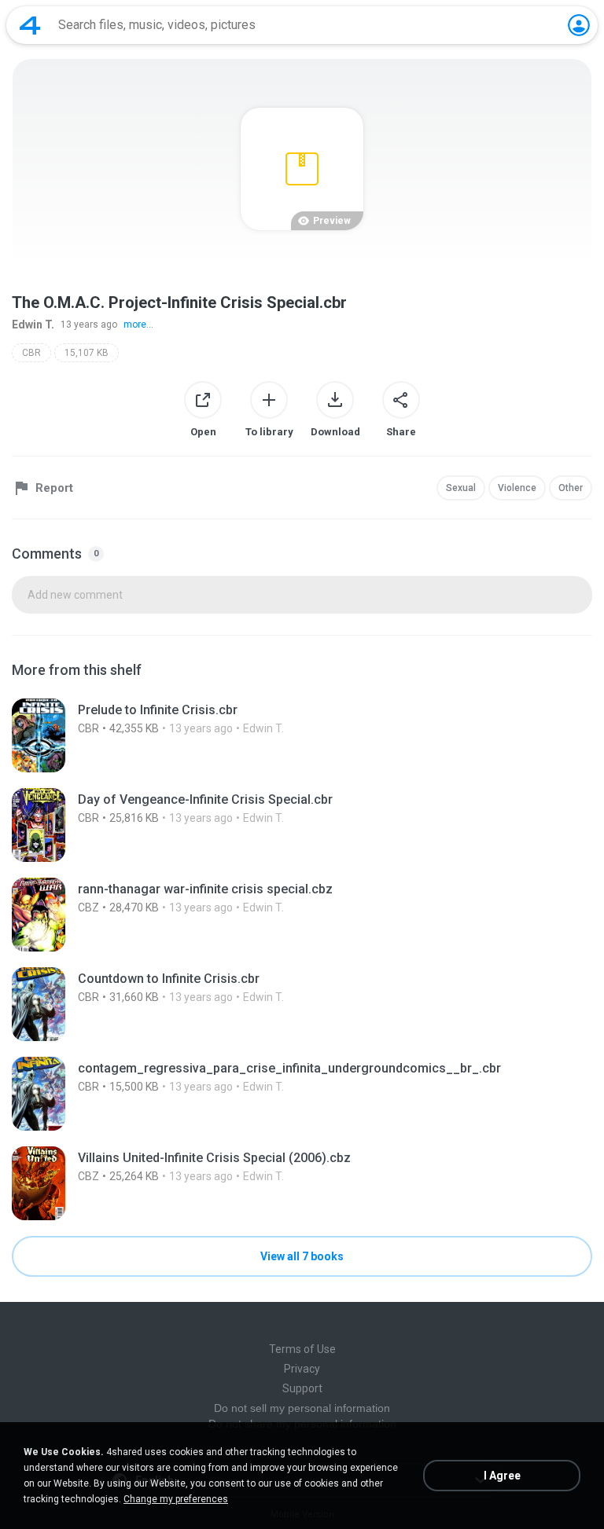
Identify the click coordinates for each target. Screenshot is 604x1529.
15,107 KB (86, 352)
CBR (31, 352)
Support (302, 1388)
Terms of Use (302, 1349)
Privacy (302, 1368)
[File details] (302, 735)
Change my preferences (175, 1499)
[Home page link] (30, 25)
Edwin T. (33, 324)
